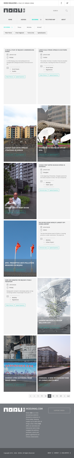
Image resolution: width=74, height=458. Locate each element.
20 (61, 396)
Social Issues (15, 69)
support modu (59, 410)
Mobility (48, 182)
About (49, 453)
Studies (14, 71)
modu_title (14, 10)
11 (41, 396)
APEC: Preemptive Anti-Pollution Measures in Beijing (19, 264)
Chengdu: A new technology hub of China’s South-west (54, 379)
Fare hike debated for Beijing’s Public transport (18, 280)
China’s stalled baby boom (17, 208)
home (10, 20)
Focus (19, 27)
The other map (50, 20)
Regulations (49, 69)
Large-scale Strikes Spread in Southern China (53, 50)
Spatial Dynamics (42, 33)
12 (45, 396)
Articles (29, 27)
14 (53, 396)
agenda (23, 20)
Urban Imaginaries (19, 33)
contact (56, 453)
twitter (67, 3)
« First (30, 396)
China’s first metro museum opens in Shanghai (52, 165)
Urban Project (50, 242)
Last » (68, 396)
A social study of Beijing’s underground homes (19, 50)
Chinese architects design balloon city (50, 321)
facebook (61, 3)
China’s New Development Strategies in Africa (16, 149)
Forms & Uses (31, 33)
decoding (35, 20)
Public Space (49, 185)
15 (57, 396)
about (63, 20)
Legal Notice (65, 453)
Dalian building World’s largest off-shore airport (52, 223)
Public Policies (8, 33)
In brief (39, 27)
